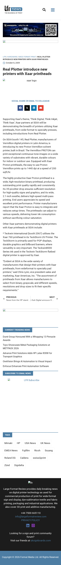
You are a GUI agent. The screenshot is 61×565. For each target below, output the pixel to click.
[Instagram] (33, 525)
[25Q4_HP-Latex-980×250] (30, 46)
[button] (44, 10)
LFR (4, 57)
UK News (45, 443)
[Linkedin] (28, 525)
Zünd (7, 465)
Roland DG (10, 457)
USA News (30, 443)
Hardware (12, 57)
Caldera (24, 457)
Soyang (49, 450)
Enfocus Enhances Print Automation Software (26, 366)
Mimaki (8, 443)
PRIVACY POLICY (30, 520)
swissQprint (39, 457)
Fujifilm (26, 450)
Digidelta (19, 465)
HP (18, 443)
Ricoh (37, 450)
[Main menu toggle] (53, 10)
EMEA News (11, 450)
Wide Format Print (27, 57)
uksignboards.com (41, 540)
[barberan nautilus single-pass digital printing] (30, 29)
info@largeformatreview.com (30, 516)
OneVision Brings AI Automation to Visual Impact (27, 361)
